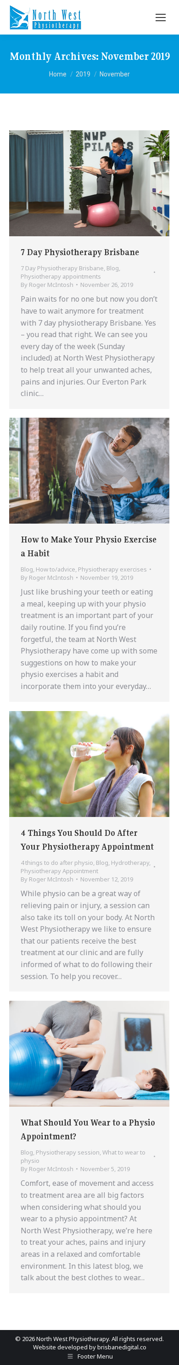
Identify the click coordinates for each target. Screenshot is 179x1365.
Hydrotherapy (130, 862)
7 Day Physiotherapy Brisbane (80, 252)
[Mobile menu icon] (160, 17)
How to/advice (55, 569)
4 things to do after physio (57, 862)
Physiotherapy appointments (61, 276)
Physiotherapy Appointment (59, 871)
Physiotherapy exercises (112, 569)
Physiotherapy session (68, 1152)
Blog (112, 268)
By (47, 284)
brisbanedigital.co (121, 1347)
